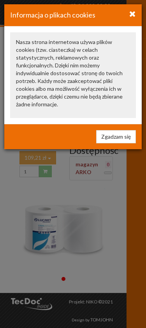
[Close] (132, 13)
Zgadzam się (116, 136)
